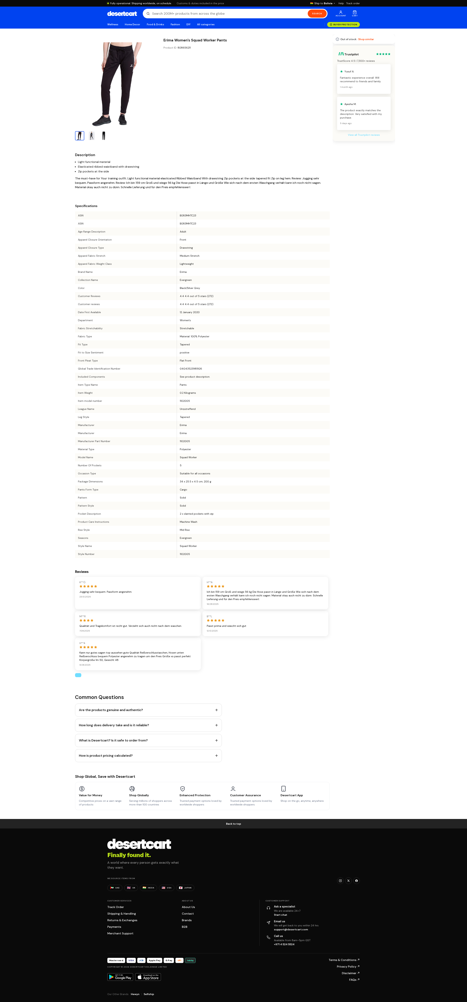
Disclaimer (351, 973)
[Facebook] (356, 880)
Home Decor (132, 24)
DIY (188, 24)
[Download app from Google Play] (120, 977)
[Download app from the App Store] (148, 977)
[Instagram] (340, 880)
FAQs (354, 980)
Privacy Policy (348, 966)
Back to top (233, 823)
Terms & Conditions (344, 960)
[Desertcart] (122, 13)
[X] (348, 880)
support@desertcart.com (291, 929)
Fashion (175, 24)
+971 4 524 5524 (284, 944)
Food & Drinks (155, 24)
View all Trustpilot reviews (364, 134)
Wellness (112, 24)
